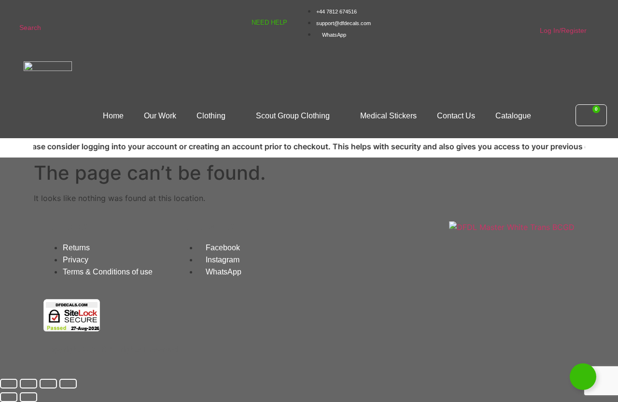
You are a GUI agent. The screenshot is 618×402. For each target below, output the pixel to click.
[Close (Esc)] (68, 383)
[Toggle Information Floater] (583, 376)
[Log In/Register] (546, 14)
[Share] (48, 383)
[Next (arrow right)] (28, 397)
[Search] (25, 11)
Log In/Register (563, 30)
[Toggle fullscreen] (28, 383)
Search (30, 27)
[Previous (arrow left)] (8, 397)
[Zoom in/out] (8, 383)
